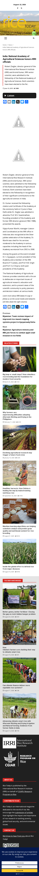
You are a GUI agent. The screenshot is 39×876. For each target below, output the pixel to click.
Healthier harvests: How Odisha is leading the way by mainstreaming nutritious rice (19, 473)
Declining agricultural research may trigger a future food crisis (19, 437)
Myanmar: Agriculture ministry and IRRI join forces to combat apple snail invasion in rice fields (19, 331)
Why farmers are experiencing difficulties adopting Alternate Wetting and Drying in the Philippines (19, 397)
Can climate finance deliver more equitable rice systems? (19, 670)
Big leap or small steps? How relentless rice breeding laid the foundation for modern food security (19, 359)
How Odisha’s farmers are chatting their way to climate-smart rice (19, 632)
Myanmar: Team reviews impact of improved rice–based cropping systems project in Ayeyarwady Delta (19, 317)
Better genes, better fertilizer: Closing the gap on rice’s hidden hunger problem (19, 596)
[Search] (33, 38)
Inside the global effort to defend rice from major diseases (19, 551)
